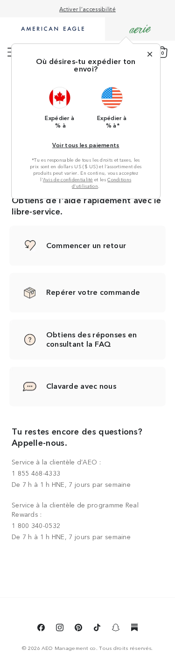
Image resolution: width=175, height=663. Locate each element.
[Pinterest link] (78, 629)
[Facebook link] (41, 629)
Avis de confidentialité (68, 179)
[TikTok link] (97, 629)
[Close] (149, 54)
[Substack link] (134, 629)
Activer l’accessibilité (87, 9)
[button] (60, 107)
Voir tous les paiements (85, 145)
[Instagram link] (59, 629)
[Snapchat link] (115, 629)
